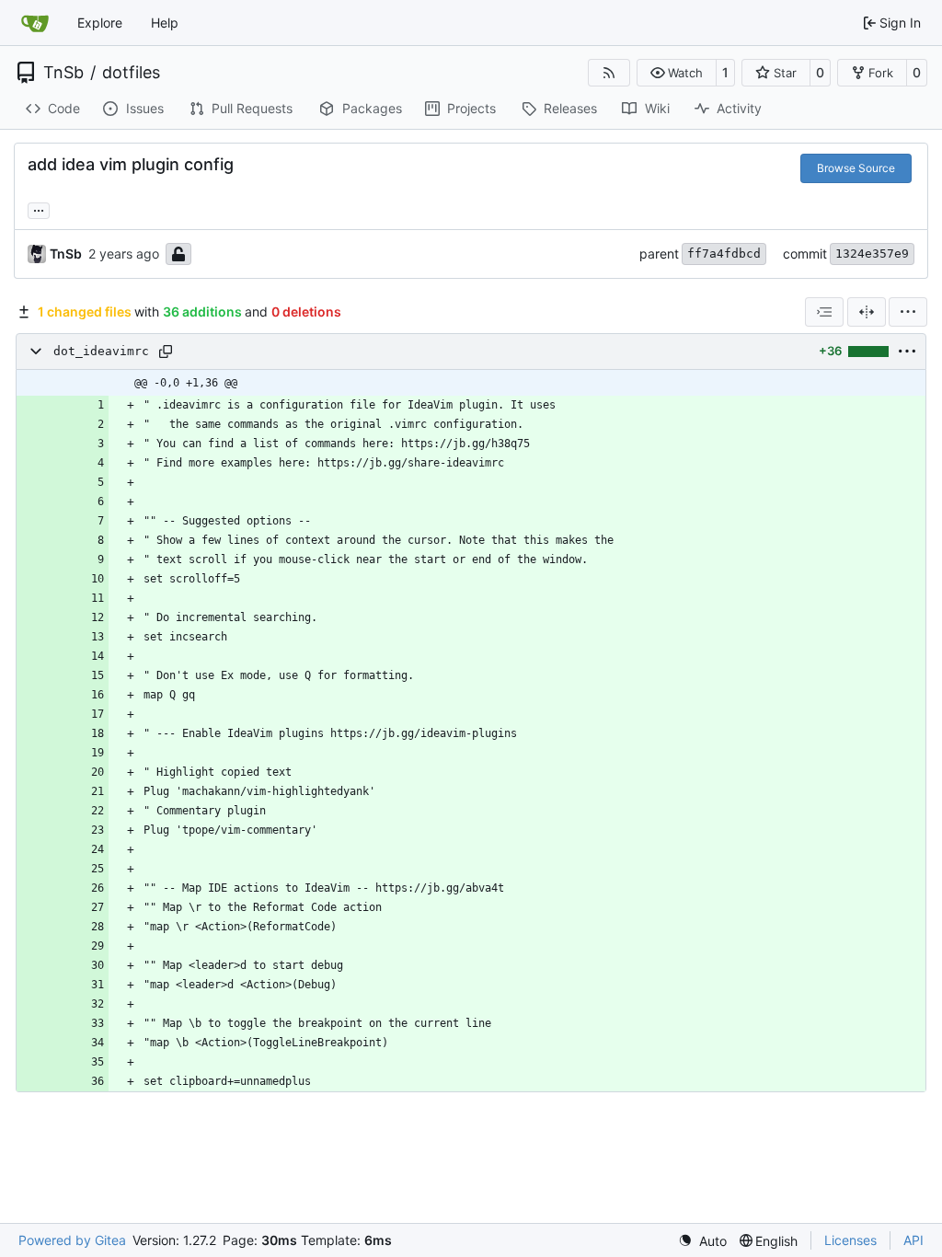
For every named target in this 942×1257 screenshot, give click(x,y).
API (913, 1240)
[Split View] (866, 312)
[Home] (35, 23)
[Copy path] (165, 351)
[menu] (908, 312)
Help (164, 22)
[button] (677, 72)
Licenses (850, 1240)
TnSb (63, 72)
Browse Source (856, 168)
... (38, 208)
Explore (99, 22)
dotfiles (131, 72)
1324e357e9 (872, 253)
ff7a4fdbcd (724, 253)
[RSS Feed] (609, 72)
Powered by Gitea (72, 1240)
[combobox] (824, 312)
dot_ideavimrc (101, 351)
